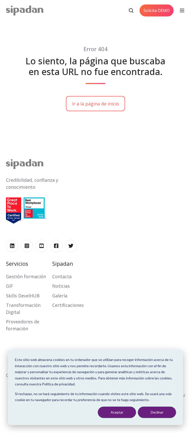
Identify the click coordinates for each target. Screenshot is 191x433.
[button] (131, 10)
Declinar (157, 412)
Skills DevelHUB (23, 296)
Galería (59, 296)
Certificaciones (68, 305)
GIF (9, 286)
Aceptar (117, 412)
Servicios (17, 263)
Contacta (62, 276)
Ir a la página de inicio (95, 104)
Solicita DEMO (156, 10)
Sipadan (62, 263)
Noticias (61, 286)
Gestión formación (26, 276)
